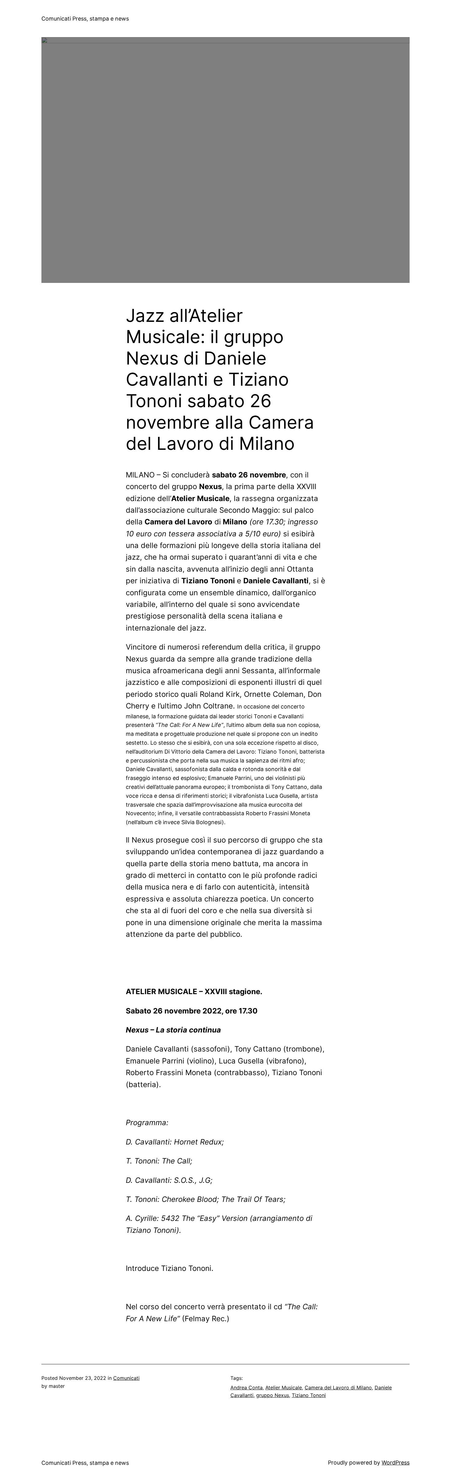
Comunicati (126, 1378)
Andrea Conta (246, 1387)
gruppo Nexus (272, 1395)
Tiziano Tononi (309, 1395)
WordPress (396, 1462)
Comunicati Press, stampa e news (85, 18)
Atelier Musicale (283, 1387)
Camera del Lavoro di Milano (338, 1387)
